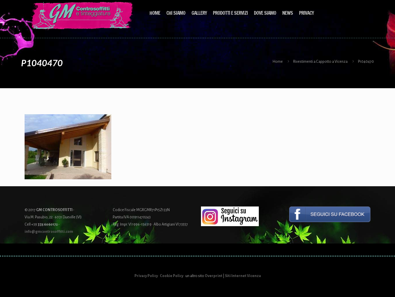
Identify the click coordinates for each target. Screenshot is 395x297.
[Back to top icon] (367, 285)
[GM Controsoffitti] (82, 16)
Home (278, 62)
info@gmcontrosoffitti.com (49, 232)
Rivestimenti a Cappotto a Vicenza (320, 62)
